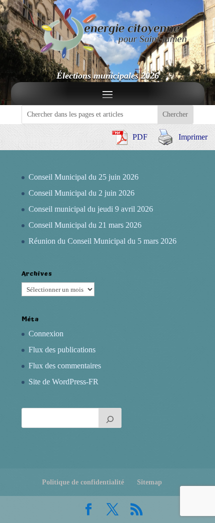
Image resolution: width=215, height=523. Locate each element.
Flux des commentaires (64, 365)
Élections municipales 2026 (107, 76)
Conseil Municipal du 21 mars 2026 (85, 225)
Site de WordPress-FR (63, 381)
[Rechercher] (110, 418)
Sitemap (149, 482)
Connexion (46, 333)
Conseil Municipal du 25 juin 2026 (83, 177)
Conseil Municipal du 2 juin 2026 (81, 193)
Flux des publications (62, 349)
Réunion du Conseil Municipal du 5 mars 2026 (102, 241)
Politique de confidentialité (83, 482)
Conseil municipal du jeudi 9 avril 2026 (90, 209)
